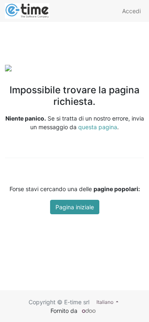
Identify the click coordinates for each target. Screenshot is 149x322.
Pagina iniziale (74, 207)
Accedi (131, 10)
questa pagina (97, 126)
